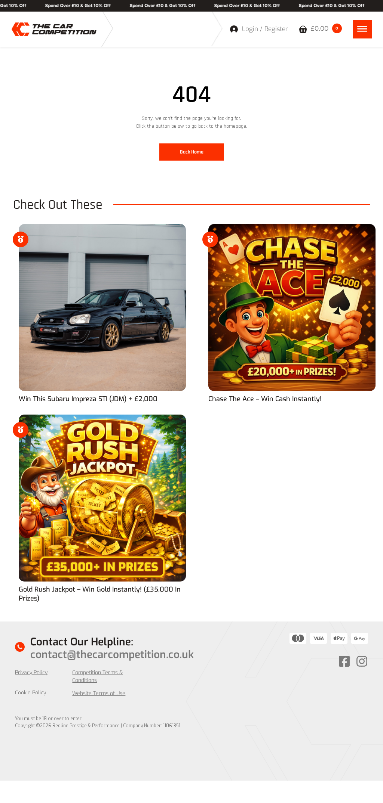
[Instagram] (362, 661)
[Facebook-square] (344, 661)
